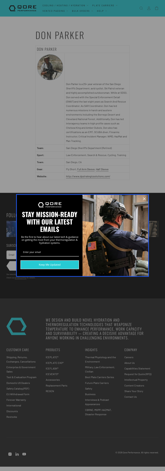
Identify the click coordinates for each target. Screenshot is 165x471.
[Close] (144, 199)
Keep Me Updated (50, 264)
